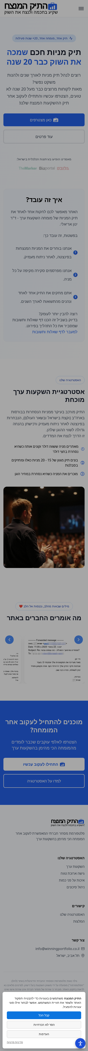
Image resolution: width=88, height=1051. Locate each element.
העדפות (44, 1034)
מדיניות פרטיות (15, 1042)
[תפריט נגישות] (80, 1043)
